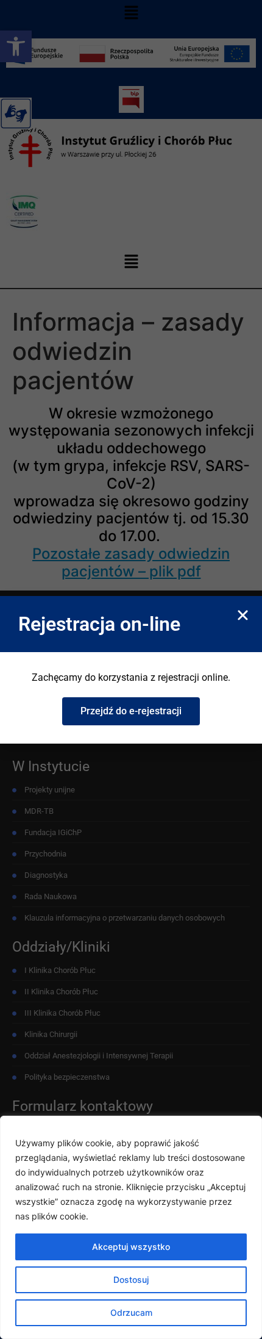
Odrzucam (131, 1312)
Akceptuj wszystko (131, 1246)
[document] (131, 669)
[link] (131, 711)
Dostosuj (131, 1279)
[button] (243, 615)
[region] (131, 1227)
